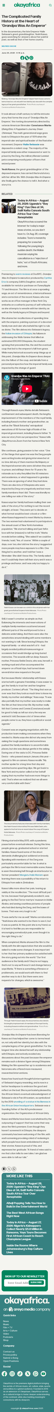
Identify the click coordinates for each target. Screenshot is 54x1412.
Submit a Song (10, 1358)
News (6, 1321)
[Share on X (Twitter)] (27, 58)
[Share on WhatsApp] (31, 58)
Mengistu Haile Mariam (31, 875)
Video (6, 1333)
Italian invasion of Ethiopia (19, 333)
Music (6, 1324)
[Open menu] (4, 5)
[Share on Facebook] (22, 58)
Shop (6, 1340)
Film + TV (7, 1327)
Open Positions (11, 1361)
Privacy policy (10, 1354)
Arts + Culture (10, 1330)
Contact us (9, 1351)
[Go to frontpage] (27, 5)
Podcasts (8, 1337)
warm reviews (23, 274)
